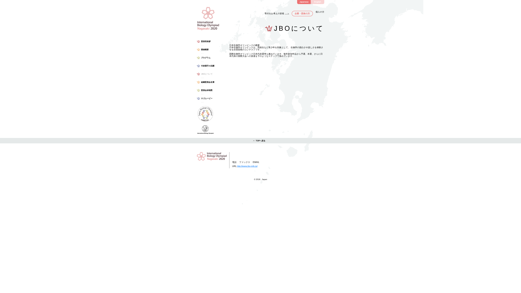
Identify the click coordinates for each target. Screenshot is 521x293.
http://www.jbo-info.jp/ (247, 166)
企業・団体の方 (302, 13)
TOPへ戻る (260, 141)
